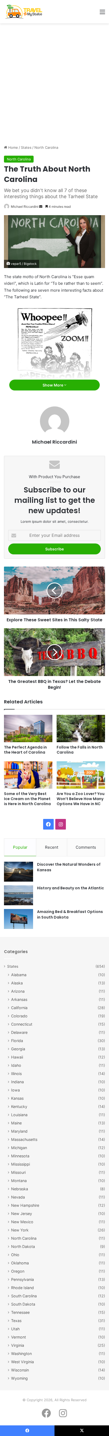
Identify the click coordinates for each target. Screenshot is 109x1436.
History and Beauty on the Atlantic (70, 888)
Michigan (19, 1147)
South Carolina (24, 1296)
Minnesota (20, 1156)
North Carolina (46, 147)
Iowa (15, 1090)
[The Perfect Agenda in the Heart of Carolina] (28, 728)
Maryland (19, 1131)
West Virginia (22, 1361)
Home (12, 147)
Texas (16, 1320)
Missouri (18, 1172)
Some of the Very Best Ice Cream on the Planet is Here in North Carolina (27, 798)
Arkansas (19, 999)
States (26, 147)
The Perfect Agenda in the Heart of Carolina (25, 750)
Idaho (16, 1065)
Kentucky (19, 1106)
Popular (20, 847)
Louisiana (19, 1114)
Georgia (18, 1049)
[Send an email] (40, 207)
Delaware (19, 1032)
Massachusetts (24, 1139)
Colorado (19, 1016)
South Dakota (23, 1304)
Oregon (17, 1271)
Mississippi (20, 1164)
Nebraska (19, 1189)
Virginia (17, 1345)
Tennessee (20, 1312)
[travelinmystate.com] (25, 12)
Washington (21, 1353)
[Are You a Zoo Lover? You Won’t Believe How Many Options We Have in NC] (81, 775)
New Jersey (21, 1213)
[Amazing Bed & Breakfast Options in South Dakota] (18, 919)
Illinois (16, 1073)
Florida (17, 1040)
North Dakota (23, 1246)
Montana (19, 1180)
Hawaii (17, 1057)
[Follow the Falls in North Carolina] (81, 728)
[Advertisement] (54, 86)
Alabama (18, 974)
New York (20, 1230)
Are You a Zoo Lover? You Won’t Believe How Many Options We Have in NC (81, 798)
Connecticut (21, 1024)
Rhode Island (22, 1287)
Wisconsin (20, 1370)
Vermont (18, 1337)
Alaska (17, 983)
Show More (53, 385)
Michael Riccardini (24, 207)
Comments (86, 847)
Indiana (17, 1082)
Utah (15, 1329)
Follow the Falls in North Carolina (80, 750)
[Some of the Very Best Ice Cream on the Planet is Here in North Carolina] (28, 775)
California (19, 1007)
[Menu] (102, 14)
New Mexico (22, 1222)
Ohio (15, 1254)
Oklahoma (20, 1263)
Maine (16, 1123)
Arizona (18, 991)
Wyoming (19, 1378)
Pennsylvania (22, 1279)
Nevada (18, 1197)
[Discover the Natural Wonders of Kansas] (18, 872)
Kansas (17, 1098)
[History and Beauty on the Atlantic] (18, 895)
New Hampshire (25, 1205)
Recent (51, 847)
